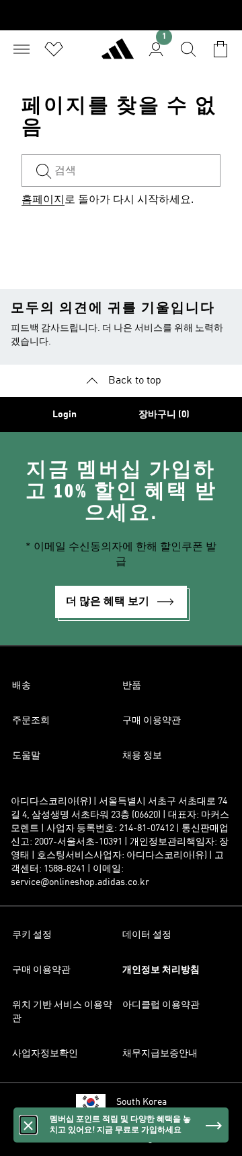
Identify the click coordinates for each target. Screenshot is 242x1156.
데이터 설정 (146, 935)
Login (64, 414)
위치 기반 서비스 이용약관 (62, 1011)
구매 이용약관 (151, 720)
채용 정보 (142, 755)
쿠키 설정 (32, 935)
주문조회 (31, 720)
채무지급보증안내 (160, 1053)
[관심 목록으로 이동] (54, 49)
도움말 (26, 755)
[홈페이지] (118, 54)
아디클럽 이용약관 (161, 1005)
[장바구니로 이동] (220, 49)
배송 (21, 685)
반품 (131, 685)
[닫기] (28, 1125)
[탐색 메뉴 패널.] (21, 49)
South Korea (141, 1102)
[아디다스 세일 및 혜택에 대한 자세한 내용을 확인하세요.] (121, 15)
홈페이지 (43, 200)
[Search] (188, 49)
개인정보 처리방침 (161, 970)
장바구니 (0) (164, 414)
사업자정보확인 (45, 1053)
